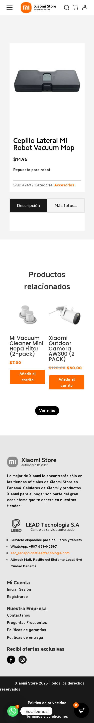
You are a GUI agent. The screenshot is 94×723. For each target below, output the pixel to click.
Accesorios (64, 185)
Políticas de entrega (25, 637)
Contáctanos (18, 615)
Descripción (28, 205)
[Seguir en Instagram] (23, 660)
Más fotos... (66, 205)
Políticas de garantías (26, 629)
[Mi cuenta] (84, 7)
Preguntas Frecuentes (27, 622)
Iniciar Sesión (19, 589)
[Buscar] (66, 7)
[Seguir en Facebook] (11, 660)
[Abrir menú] (9, 7)
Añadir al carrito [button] (28, 376)
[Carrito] (75, 7)
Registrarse (17, 596)
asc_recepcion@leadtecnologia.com (40, 553)
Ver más (47, 410)
